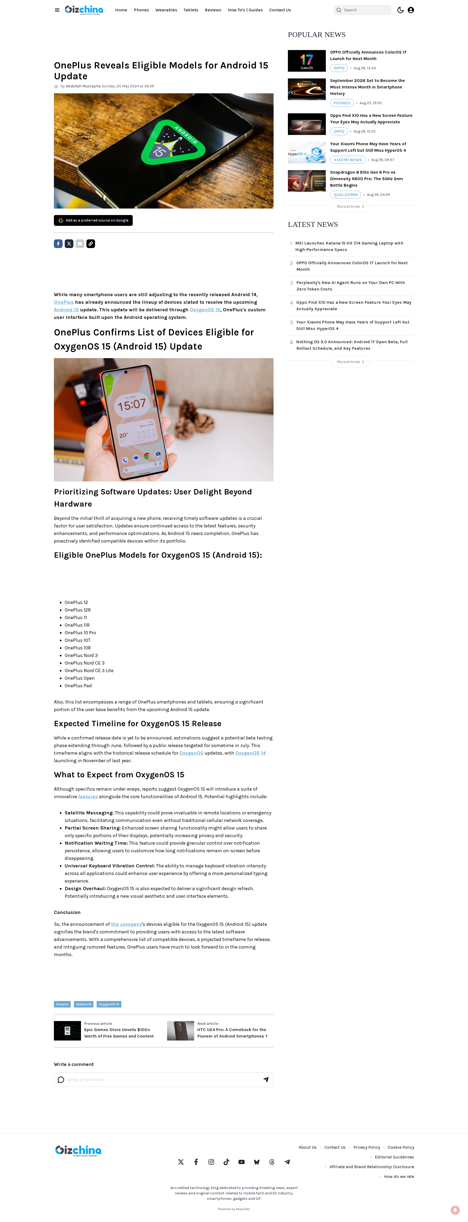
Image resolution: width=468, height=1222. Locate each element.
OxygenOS (191, 753)
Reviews (213, 9)
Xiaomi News (348, 159)
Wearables (166, 9)
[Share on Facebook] (58, 243)
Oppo (339, 68)
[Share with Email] (80, 243)
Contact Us (280, 9)
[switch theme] (400, 10)
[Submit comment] (265, 1079)
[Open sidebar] (57, 10)
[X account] (181, 1162)
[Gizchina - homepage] (84, 10)
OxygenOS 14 (250, 753)
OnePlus (64, 302)
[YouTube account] (241, 1162)
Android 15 (66, 310)
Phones (141, 9)
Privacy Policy (366, 1147)
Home (121, 9)
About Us (308, 1147)
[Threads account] (272, 1162)
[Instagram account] (211, 1162)
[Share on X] (69, 243)
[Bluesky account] (256, 1162)
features (88, 797)
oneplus (62, 1004)
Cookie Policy (401, 1147)
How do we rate (399, 1176)
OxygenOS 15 (205, 310)
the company (126, 924)
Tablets (191, 9)
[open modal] (411, 10)
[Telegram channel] (287, 1162)
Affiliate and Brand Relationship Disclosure (372, 1166)
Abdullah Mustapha (83, 86)
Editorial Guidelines (394, 1157)
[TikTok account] (226, 1162)
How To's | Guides (245, 9)
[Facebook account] (196, 1162)
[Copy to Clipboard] (90, 243)
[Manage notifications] (455, 1210)
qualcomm (346, 194)
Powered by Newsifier (234, 1209)
